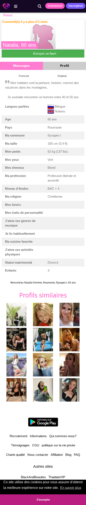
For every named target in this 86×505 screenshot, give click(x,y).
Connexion (55, 5)
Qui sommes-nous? (62, 436)
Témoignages (20, 445)
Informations (38, 436)
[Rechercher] (40, 6)
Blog (68, 454)
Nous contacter (37, 454)
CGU (35, 445)
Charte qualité (15, 454)
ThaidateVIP (56, 477)
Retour (8, 15)
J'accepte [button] (43, 499)
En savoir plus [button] (70, 488)
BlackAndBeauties (33, 477)
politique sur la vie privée (58, 445)
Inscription (75, 5)
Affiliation (57, 454)
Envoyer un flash (44, 53)
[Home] (6, 6)
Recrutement (18, 436)
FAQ (77, 454)
